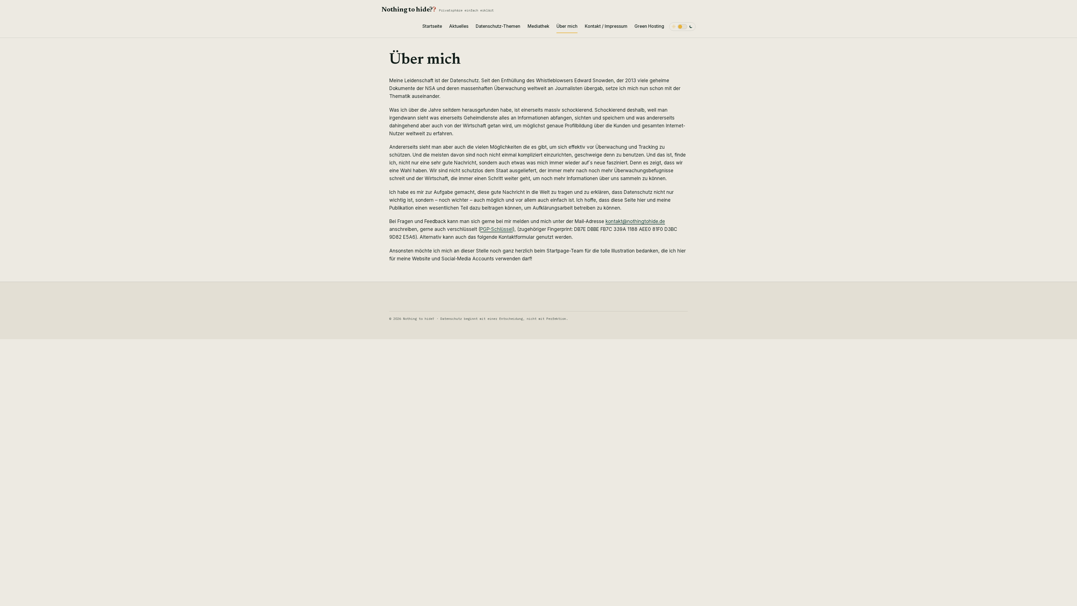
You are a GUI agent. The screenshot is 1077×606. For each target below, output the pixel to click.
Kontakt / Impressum (606, 26)
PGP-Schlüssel (496, 229)
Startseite (432, 26)
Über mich (566, 26)
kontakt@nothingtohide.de (635, 221)
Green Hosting (649, 26)
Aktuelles (458, 26)
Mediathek (538, 26)
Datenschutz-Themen (498, 26)
